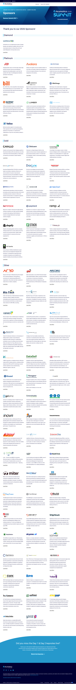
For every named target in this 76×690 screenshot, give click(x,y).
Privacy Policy (47, 682)
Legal (51, 682)
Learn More (5, 52)
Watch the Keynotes (37, 654)
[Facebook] (4, 670)
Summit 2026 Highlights (45, 4)
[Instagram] (6, 670)
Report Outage (60, 682)
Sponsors (37, 4)
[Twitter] (8, 670)
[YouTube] (13, 670)
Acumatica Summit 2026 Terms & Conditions (12, 677)
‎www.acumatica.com (34, 674)
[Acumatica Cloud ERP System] (7, 667)
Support (55, 682)
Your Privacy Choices (67, 682)
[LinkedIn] (11, 670)
